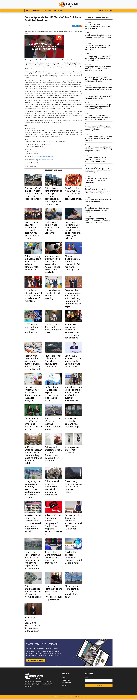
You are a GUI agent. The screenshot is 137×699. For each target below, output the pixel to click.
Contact (64, 685)
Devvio (26, 63)
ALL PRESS (47, 10)
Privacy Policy (66, 680)
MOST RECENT (36, 10)
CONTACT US (57, 10)
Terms (64, 677)
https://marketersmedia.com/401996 (43, 156)
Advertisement (66, 682)
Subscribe (99, 685)
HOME (28, 10)
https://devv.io (48, 160)
